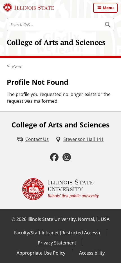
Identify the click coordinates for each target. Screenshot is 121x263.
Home (16, 66)
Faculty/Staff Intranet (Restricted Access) (57, 233)
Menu (108, 7)
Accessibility (92, 253)
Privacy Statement (57, 243)
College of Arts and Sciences (56, 42)
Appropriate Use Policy (41, 253)
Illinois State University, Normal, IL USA (68, 219)
